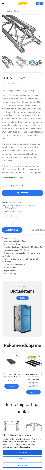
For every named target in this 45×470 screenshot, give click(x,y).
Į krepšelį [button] (11, 386)
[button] (5, 36)
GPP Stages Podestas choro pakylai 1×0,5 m (11, 375)
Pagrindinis (8, 11)
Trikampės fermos (17, 206)
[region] (22, 450)
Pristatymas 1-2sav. (14, 211)
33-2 (26, 206)
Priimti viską (22, 453)
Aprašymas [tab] (12, 230)
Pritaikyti (22, 459)
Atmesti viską (22, 465)
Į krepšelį (24, 193)
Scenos (16, 11)
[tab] (12, 230)
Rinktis (22, 298)
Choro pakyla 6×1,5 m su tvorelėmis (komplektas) (33, 376)
